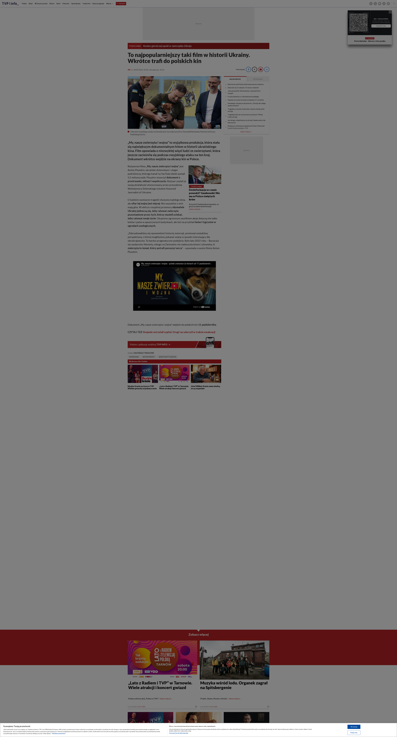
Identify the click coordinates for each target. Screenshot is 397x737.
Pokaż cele (353, 732)
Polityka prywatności (58, 733)
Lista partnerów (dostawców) (178, 733)
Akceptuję (354, 727)
